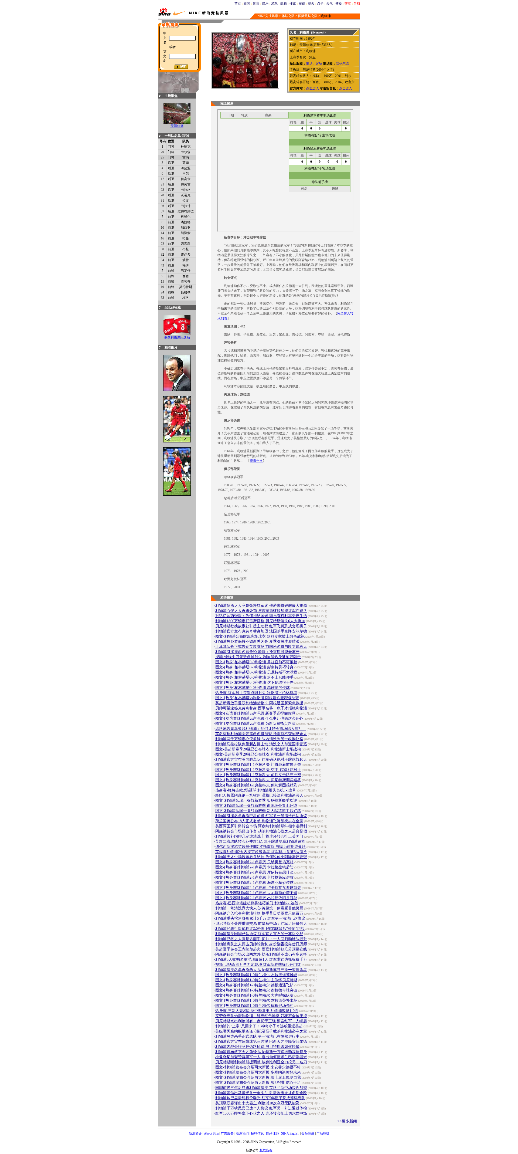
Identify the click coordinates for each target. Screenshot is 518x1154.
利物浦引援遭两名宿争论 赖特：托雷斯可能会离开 (257, 652)
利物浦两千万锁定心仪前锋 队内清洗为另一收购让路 (259, 739)
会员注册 (307, 1133)
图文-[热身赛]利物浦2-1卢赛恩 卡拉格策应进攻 (254, 877)
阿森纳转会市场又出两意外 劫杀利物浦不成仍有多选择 (261, 954)
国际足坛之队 (308, 16)
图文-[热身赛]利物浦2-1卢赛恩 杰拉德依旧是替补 (256, 898)
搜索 (292, 3)
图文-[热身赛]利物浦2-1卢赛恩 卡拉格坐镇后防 (254, 867)
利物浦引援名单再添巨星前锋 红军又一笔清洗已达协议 (261, 816)
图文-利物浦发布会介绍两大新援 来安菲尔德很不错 (258, 1067)
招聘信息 (257, 1133)
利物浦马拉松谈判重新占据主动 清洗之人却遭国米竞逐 (261, 744)
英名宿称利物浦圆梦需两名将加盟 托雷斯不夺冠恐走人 (261, 734)
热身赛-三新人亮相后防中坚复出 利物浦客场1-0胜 (256, 1011)
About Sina (211, 1133)
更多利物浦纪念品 (177, 337)
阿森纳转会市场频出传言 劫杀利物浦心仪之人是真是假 (261, 831)
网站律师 (272, 1133)
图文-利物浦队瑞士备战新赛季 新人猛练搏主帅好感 (258, 811)
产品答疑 (322, 1133)
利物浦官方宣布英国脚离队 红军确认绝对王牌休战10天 (261, 759)
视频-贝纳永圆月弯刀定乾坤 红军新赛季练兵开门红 (258, 965)
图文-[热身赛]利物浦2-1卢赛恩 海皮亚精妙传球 (254, 883)
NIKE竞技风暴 (267, 16)
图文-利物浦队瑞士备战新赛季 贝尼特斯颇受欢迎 (256, 800)
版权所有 (266, 1150)
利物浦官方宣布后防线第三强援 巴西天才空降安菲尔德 (261, 1042)
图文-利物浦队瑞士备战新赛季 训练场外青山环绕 (256, 806)
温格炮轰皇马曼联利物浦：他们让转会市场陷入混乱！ (260, 729)
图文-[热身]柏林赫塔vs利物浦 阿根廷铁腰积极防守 (257, 698)
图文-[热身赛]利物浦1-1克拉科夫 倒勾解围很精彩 (256, 785)
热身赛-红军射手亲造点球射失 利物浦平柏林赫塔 (256, 693)
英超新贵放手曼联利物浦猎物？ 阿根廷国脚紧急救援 (259, 703)
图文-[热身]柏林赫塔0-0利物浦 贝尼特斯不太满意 (256, 672)
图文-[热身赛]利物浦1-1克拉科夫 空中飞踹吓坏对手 (258, 770)
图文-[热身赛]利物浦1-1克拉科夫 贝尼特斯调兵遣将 (258, 780)
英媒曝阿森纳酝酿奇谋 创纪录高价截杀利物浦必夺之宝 (261, 1031)
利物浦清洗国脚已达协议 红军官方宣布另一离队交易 (259, 934)
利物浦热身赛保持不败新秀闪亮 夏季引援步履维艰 (257, 641)
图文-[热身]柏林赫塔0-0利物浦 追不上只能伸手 (254, 677)
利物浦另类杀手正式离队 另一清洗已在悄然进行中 (257, 1036)
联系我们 (242, 1133)
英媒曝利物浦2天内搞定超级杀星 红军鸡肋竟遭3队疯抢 (261, 852)
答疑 (338, 3)
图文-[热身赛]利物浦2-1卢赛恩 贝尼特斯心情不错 (256, 893)
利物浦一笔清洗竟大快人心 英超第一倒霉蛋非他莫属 (259, 908)
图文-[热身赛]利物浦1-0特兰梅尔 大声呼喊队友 (254, 995)
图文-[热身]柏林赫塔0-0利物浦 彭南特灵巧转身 (254, 667)
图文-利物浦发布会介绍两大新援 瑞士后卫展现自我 (258, 1077)
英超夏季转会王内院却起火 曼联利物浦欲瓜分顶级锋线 (261, 949)
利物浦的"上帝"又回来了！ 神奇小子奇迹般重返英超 (259, 1026)
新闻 (247, 3)
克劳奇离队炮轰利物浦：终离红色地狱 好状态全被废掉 (261, 1016)
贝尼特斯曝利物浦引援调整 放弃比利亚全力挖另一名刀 (261, 1062)
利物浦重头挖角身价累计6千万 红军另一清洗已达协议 (260, 918)
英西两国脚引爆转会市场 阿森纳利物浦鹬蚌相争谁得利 (261, 826)
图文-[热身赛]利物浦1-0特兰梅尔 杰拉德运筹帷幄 (256, 975)
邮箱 (283, 3)
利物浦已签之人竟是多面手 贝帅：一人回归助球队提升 (261, 939)
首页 (237, 3)
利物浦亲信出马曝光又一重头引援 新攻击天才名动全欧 (261, 1093)
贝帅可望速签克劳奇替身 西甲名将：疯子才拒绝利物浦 (261, 708)
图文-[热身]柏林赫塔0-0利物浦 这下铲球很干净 (254, 683)
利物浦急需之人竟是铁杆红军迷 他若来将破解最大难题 (261, 606)
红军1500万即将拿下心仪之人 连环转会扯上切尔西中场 (261, 1113)
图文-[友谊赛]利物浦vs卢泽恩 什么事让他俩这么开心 (259, 718)
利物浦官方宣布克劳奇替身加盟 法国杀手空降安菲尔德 (261, 631)
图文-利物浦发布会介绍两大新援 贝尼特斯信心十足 (258, 1083)
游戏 (274, 3)
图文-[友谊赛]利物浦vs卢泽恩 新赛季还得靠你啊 (255, 713)
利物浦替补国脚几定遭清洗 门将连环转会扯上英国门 (259, 836)
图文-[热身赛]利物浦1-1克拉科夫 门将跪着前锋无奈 (258, 765)
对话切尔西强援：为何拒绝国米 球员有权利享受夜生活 (261, 616)
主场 (309, 63)
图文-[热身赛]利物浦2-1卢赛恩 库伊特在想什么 (254, 872)
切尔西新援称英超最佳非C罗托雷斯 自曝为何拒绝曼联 (260, 847)
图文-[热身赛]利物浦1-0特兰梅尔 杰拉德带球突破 (256, 990)
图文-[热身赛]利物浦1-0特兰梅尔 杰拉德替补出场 (256, 1001)
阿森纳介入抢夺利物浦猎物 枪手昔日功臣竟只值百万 (259, 913)
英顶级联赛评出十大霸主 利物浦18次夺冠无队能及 (257, 1103)
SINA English (290, 1133)
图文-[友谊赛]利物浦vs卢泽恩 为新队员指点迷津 (255, 724)
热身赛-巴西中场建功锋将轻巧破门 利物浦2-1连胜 (256, 903)
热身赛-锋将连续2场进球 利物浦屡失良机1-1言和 (256, 790)
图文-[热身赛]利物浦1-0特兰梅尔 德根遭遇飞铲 (254, 985)
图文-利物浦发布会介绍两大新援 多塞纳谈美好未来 (258, 1072)
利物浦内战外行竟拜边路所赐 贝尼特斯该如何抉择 (257, 1047)
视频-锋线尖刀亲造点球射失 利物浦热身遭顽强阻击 (258, 657)
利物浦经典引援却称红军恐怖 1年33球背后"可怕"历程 (260, 929)
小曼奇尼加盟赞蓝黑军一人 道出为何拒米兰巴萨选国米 (261, 1057)
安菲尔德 (177, 126)
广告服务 (227, 1133)
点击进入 (312, 88)
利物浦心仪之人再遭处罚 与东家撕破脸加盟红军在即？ (261, 611)
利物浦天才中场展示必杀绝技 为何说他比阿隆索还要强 (261, 857)
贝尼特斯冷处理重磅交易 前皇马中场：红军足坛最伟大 (261, 924)
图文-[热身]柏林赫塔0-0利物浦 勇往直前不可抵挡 (256, 662)
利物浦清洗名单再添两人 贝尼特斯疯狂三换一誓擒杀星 (261, 970)
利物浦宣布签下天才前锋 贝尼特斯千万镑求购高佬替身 (261, 1052)
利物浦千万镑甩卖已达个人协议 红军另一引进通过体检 (261, 1108)
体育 (256, 3)
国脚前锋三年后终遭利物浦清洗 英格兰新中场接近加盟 (261, 1088)
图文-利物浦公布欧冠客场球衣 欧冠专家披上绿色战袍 (260, 636)
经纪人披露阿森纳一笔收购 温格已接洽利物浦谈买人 (259, 795)
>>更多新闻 (347, 1121)
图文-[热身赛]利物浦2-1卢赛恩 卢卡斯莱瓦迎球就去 (258, 888)
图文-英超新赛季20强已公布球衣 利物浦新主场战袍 (258, 749)
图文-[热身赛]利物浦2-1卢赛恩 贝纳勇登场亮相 (254, 862)
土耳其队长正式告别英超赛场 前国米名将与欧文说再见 (261, 647)
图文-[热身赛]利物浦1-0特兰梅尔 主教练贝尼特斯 (256, 980)
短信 (302, 3)
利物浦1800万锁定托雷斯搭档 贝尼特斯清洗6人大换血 (260, 621)
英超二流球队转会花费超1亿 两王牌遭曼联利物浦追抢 (260, 842)
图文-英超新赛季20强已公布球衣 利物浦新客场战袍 (258, 754)
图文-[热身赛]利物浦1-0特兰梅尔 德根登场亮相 (254, 1006)
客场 (319, 63)
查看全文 (256, 461)
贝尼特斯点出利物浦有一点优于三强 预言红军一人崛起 (261, 1021)
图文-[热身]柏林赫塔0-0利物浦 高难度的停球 (252, 688)
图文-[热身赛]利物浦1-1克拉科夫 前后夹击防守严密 (258, 775)
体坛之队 (288, 16)
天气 (329, 3)
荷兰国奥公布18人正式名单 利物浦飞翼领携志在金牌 (259, 821)
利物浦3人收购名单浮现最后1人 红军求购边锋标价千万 (261, 959)
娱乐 (265, 3)
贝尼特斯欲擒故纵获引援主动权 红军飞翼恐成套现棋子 (261, 626)
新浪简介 (195, 1133)
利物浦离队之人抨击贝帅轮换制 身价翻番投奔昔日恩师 (261, 944)
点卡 (320, 3)
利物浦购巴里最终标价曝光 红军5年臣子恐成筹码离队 (260, 1098)
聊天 (311, 3)
